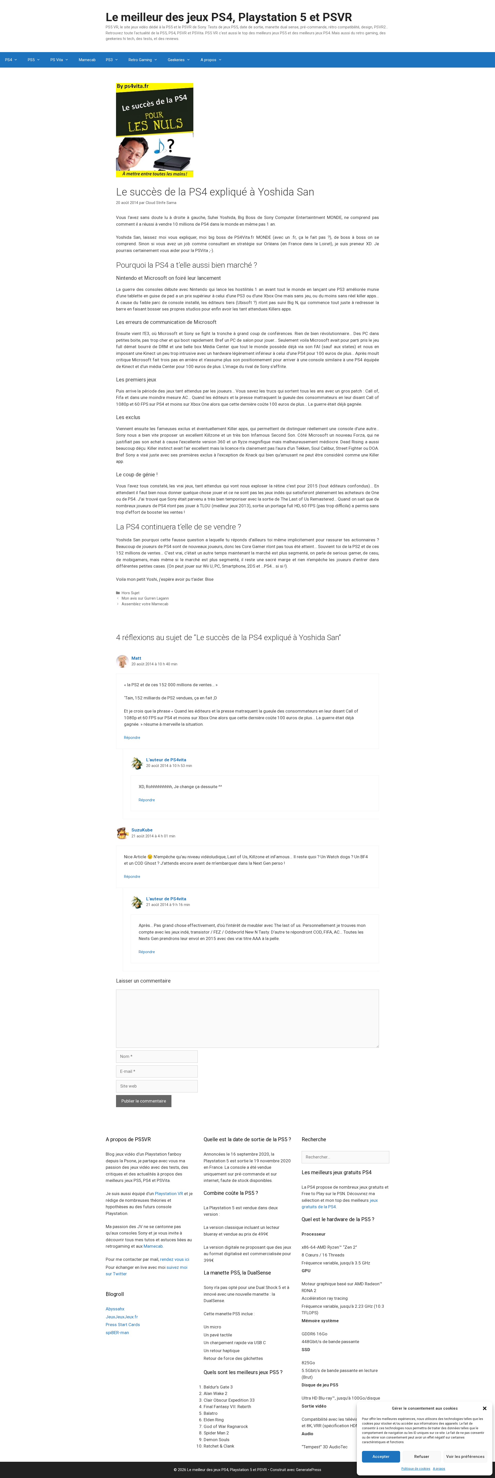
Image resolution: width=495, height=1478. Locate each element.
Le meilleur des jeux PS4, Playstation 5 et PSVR (229, 17)
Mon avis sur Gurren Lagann (145, 598)
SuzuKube (142, 829)
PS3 (109, 60)
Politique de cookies (415, 1469)
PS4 (8, 60)
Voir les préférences (465, 1456)
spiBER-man (117, 1332)
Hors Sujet (130, 593)
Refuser (421, 1456)
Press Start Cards (123, 1324)
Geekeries (176, 60)
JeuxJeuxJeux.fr (122, 1316)
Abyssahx (115, 1308)
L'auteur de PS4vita (166, 759)
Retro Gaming (140, 60)
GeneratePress (308, 1469)
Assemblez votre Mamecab (145, 604)
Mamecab (87, 60)
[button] (484, 1408)
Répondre (132, 738)
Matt (136, 658)
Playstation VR (169, 1193)
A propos (439, 1469)
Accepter (381, 1456)
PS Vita (57, 60)
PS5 (31, 60)
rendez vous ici (174, 1259)
